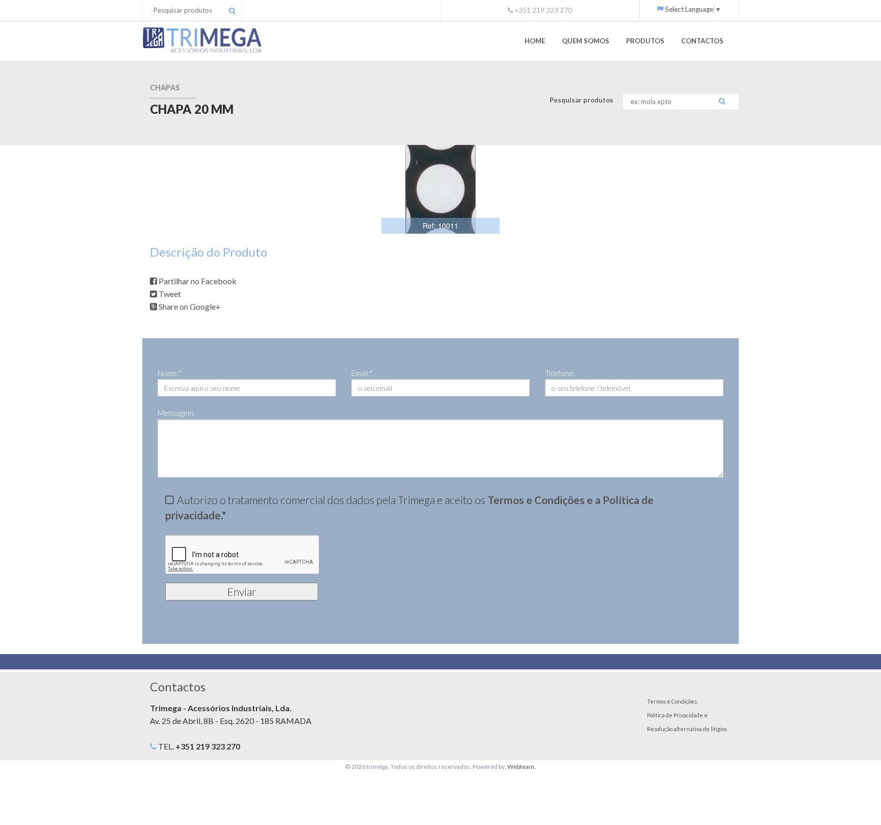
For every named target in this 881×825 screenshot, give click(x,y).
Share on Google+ (189, 306)
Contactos (702, 41)
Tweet (169, 293)
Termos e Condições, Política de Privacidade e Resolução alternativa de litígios (687, 715)
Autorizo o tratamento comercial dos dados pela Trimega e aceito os (409, 507)
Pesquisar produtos (581, 100)
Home (535, 41)
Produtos (645, 41)
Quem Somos (585, 41)
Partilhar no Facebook (197, 281)
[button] (490, 154)
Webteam (520, 766)
